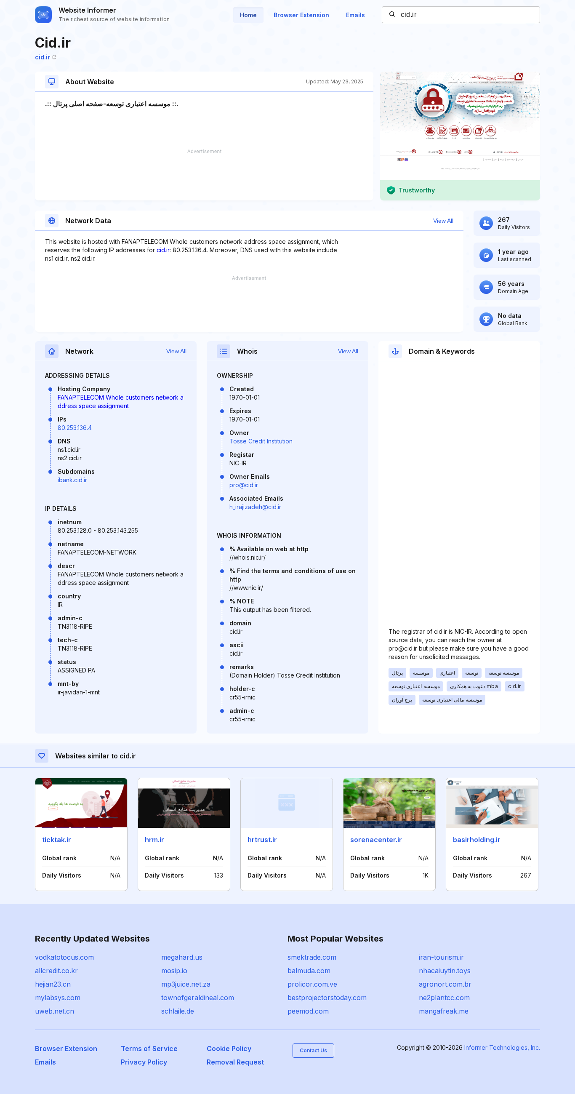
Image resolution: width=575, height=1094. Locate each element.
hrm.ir (154, 839)
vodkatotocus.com (64, 957)
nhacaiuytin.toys (445, 970)
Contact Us (313, 1050)
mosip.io (174, 970)
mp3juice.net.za (185, 984)
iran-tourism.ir (441, 957)
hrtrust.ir (262, 839)
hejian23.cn (53, 984)
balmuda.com (309, 970)
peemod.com (308, 1011)
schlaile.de (177, 1011)
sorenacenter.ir (376, 839)
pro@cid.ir (243, 484)
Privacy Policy (144, 1062)
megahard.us (181, 957)
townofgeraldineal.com (197, 997)
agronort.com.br (445, 984)
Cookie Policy (229, 1048)
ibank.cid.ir (72, 479)
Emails (355, 15)
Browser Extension (301, 15)
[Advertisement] (204, 175)
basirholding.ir (476, 839)
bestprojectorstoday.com (327, 997)
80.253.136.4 (75, 427)
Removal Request (235, 1062)
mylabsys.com (57, 997)
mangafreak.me (444, 1011)
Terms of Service (149, 1048)
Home (248, 15)
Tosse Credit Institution (261, 441)
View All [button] (443, 220)
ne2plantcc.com (444, 997)
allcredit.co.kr (56, 970)
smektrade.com (312, 957)
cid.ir (42, 57)
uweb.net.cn (54, 1011)
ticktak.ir (56, 839)
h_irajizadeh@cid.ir (255, 506)
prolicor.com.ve (312, 984)
